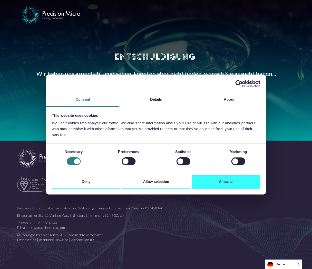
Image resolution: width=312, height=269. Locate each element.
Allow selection (156, 181)
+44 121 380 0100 (43, 223)
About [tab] (229, 99)
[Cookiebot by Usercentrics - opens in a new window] (239, 83)
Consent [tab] (83, 99)
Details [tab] (156, 99)
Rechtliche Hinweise (53, 240)
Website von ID (82, 240)
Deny (86, 181)
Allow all (226, 181)
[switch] (129, 161)
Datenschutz (26, 240)
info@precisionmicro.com (46, 227)
